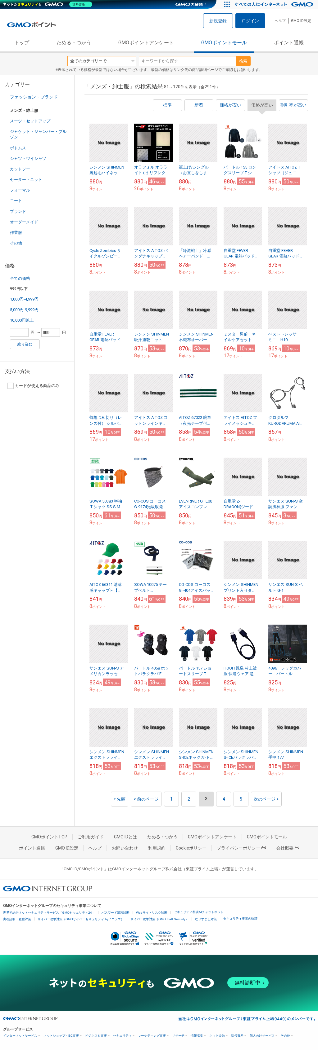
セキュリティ (122, 1035)
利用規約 (157, 848)
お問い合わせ (125, 848)
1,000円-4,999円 (24, 299)
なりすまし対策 (206, 919)
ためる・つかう (74, 43)
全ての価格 (20, 278)
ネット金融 (217, 1035)
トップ (21, 43)
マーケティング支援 (152, 1035)
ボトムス (18, 148)
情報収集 (197, 1035)
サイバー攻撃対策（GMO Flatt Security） (159, 919)
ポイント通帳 (289, 43)
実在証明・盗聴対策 (17, 919)
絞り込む (24, 344)
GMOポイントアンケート (146, 43)
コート (16, 200)
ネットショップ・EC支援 (61, 1035)
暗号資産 (237, 1035)
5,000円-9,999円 (24, 309)
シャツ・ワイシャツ (28, 158)
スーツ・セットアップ (30, 121)
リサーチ (178, 1035)
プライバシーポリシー (238, 848)
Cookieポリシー (191, 848)
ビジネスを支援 (96, 1035)
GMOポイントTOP (49, 836)
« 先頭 (119, 799)
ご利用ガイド (91, 836)
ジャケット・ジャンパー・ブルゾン (38, 134)
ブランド (18, 211)
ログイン (250, 20)
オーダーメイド (24, 222)
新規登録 (218, 20)
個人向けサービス (262, 1035)
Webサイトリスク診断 (151, 912)
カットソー (20, 169)
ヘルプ (280, 21)
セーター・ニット (26, 179)
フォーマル (20, 190)
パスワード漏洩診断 (115, 912)
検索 (243, 61)
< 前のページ (146, 799)
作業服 (16, 232)
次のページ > (266, 799)
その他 (16, 243)
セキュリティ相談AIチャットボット (199, 912)
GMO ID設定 (301, 21)
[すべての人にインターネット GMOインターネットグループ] (274, 4)
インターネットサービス (20, 1035)
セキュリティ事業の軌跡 (240, 918)
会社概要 (284, 848)
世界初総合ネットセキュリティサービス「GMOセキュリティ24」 (49, 912)
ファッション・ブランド (34, 96)
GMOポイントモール (224, 43)
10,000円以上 (22, 320)
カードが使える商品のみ (37, 385)
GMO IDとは (125, 836)
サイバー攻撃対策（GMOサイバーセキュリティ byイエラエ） (81, 919)
